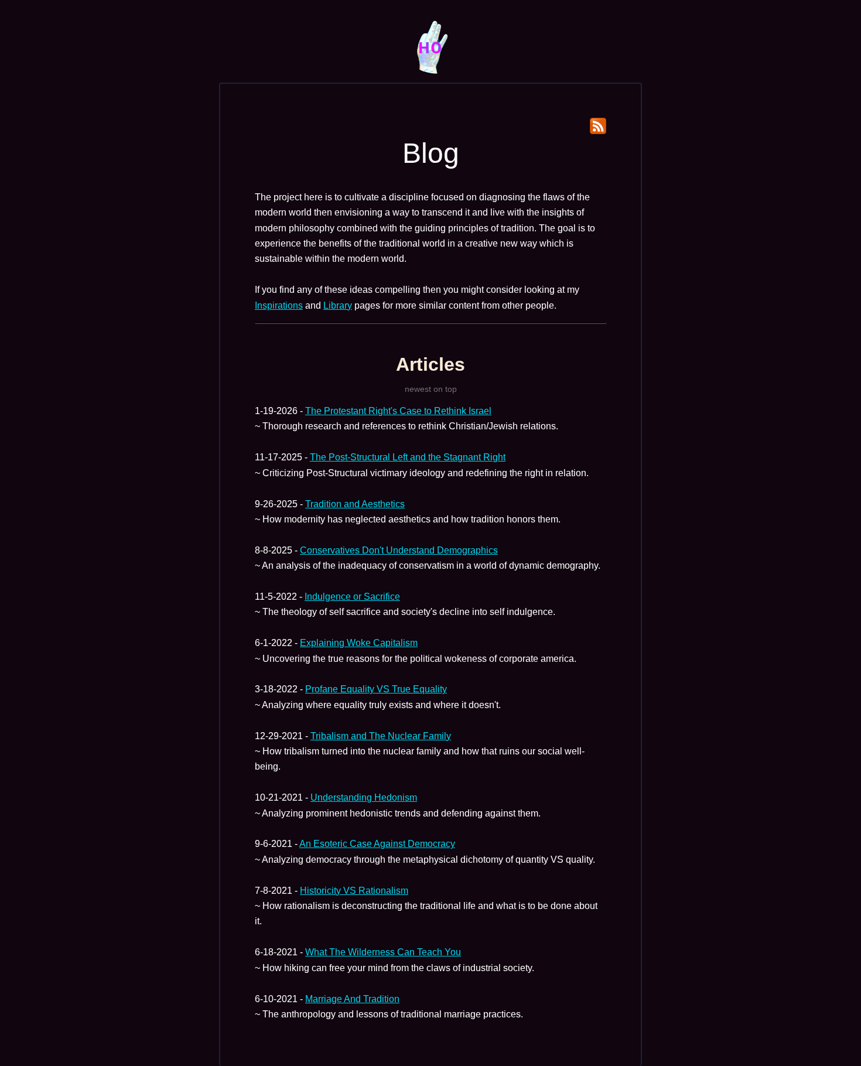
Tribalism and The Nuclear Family (380, 736)
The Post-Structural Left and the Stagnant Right (407, 457)
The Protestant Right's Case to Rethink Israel (398, 411)
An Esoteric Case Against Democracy (377, 844)
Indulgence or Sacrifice (352, 597)
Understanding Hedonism (363, 797)
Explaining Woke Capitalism (359, 643)
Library (337, 305)
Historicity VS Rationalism (354, 891)
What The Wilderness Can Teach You (383, 952)
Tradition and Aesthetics (355, 504)
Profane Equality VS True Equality (376, 689)
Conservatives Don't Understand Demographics (399, 550)
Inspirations (279, 305)
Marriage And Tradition (352, 999)
